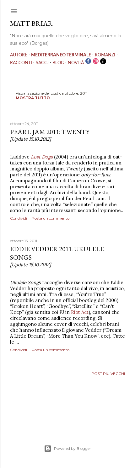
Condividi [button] (18, 218)
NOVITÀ (76, 63)
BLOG (58, 63)
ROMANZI (105, 55)
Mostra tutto (33, 98)
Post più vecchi (108, 373)
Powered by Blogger (72, 448)
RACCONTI (21, 63)
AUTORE (18, 55)
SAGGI (42, 63)
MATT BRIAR (31, 23)
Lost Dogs (42, 157)
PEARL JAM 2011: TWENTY (50, 131)
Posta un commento (50, 218)
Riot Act (80, 312)
